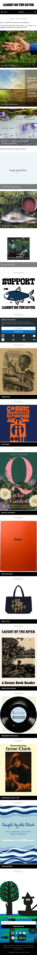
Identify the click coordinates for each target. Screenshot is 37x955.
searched (2, 27)
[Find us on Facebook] (13, 335)
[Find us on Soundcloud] (13, 339)
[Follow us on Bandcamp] (34, 339)
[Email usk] (34, 335)
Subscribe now (18, 331)
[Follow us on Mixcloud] (23, 339)
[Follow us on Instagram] (2, 335)
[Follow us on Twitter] (23, 335)
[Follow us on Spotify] (2, 339)
